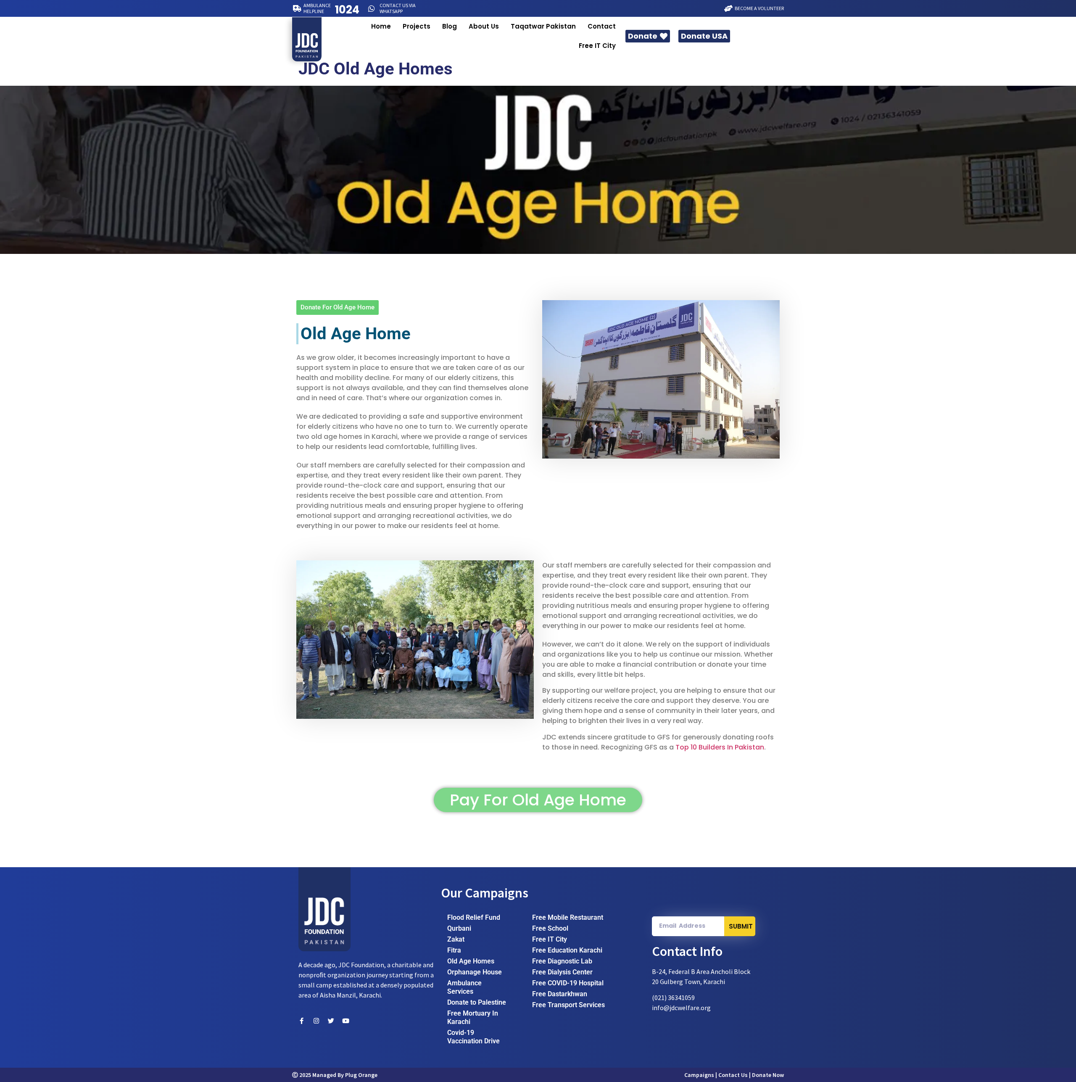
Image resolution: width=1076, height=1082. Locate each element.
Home (381, 26)
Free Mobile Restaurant (567, 917)
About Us (484, 26)
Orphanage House (474, 972)
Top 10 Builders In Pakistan (719, 747)
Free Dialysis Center (562, 972)
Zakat (455, 939)
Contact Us (733, 1075)
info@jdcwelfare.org (681, 1007)
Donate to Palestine (476, 1002)
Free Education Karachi (567, 950)
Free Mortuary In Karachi (472, 1017)
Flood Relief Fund (473, 917)
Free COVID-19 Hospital (568, 983)
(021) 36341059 (673, 997)
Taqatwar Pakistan (543, 26)
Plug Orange (361, 1075)
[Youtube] (345, 1020)
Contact (602, 26)
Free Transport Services (568, 1005)
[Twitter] (330, 1020)
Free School (550, 928)
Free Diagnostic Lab (562, 961)
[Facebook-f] (301, 1020)
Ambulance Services (464, 987)
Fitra (454, 950)
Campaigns (699, 1075)
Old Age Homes (470, 961)
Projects (416, 26)
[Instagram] (316, 1020)
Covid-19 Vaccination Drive (473, 1037)
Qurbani (459, 928)
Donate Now (768, 1075)
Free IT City (597, 45)
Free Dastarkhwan (559, 994)
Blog (449, 26)
